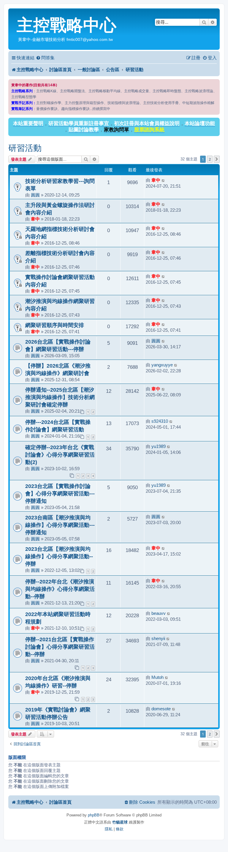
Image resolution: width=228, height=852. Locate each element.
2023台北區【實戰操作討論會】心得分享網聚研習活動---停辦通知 (60, 493)
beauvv (158, 613)
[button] (217, 159)
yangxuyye (162, 364)
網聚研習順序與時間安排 (54, 325)
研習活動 (25, 148)
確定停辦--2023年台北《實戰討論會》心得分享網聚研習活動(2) (60, 454)
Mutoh (157, 677)
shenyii (158, 638)
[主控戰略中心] (13, 13)
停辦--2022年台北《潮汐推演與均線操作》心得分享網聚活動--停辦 (60, 588)
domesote (161, 708)
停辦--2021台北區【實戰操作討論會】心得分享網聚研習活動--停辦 (60, 646)
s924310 (159, 421)
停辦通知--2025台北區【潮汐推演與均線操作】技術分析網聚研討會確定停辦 (60, 397)
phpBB (93, 815)
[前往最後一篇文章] (163, 180)
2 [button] (210, 159)
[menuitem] (45, 58)
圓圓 (35, 194)
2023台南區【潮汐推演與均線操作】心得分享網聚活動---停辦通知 (60, 524)
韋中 (155, 180)
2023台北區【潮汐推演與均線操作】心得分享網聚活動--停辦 (59, 556)
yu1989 (158, 446)
